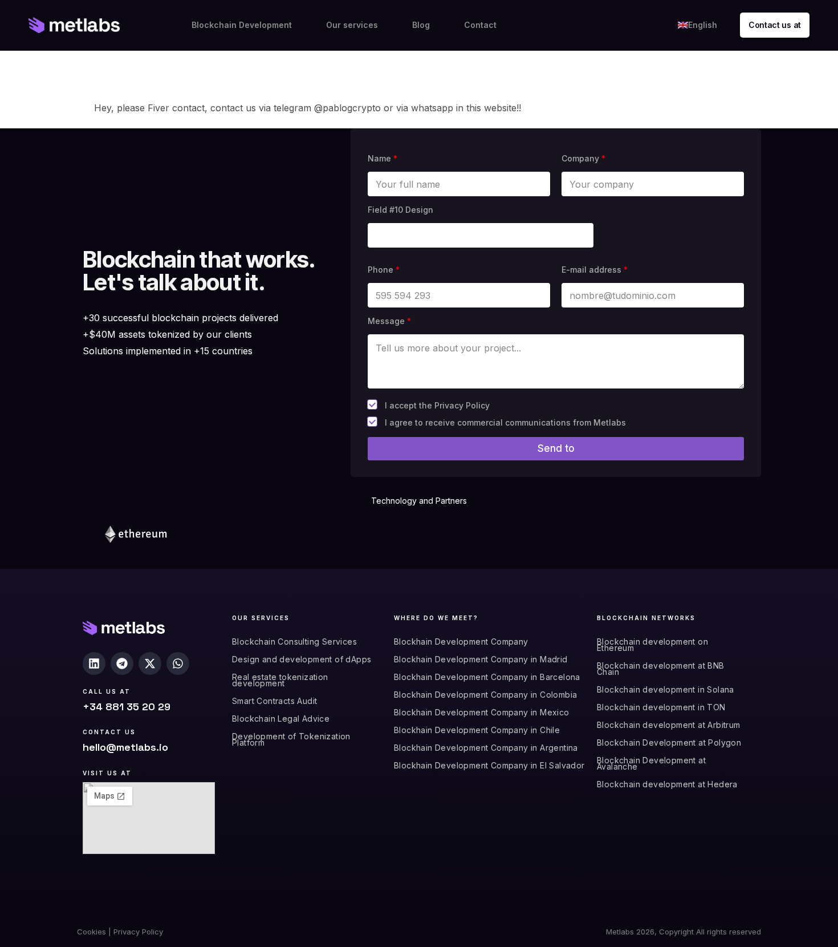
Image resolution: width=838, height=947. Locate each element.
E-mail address (595, 269)
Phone (384, 269)
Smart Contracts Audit (274, 701)
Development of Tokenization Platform (291, 739)
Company (583, 158)
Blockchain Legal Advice (280, 718)
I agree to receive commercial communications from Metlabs (505, 422)
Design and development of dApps (301, 659)
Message (389, 321)
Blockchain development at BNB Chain (661, 668)
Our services (352, 25)
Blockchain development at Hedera (667, 784)
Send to (556, 448)
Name (382, 158)
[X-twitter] (150, 663)
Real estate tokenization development (280, 680)
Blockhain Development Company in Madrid (481, 659)
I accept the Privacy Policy (437, 405)
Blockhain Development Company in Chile (477, 730)
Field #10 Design (400, 210)
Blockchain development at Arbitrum (669, 725)
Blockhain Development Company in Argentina (486, 747)
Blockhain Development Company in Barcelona (487, 677)
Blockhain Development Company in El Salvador (489, 765)
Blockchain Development (242, 25)
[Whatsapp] (177, 663)
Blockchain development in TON (661, 707)
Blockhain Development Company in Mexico (481, 712)
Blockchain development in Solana (665, 689)
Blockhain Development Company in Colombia (485, 694)
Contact (480, 25)
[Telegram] (122, 663)
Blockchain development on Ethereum (652, 644)
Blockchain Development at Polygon (669, 742)
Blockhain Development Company (461, 641)
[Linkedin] (94, 663)
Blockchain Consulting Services (294, 641)
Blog (421, 25)
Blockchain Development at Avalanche (651, 763)
